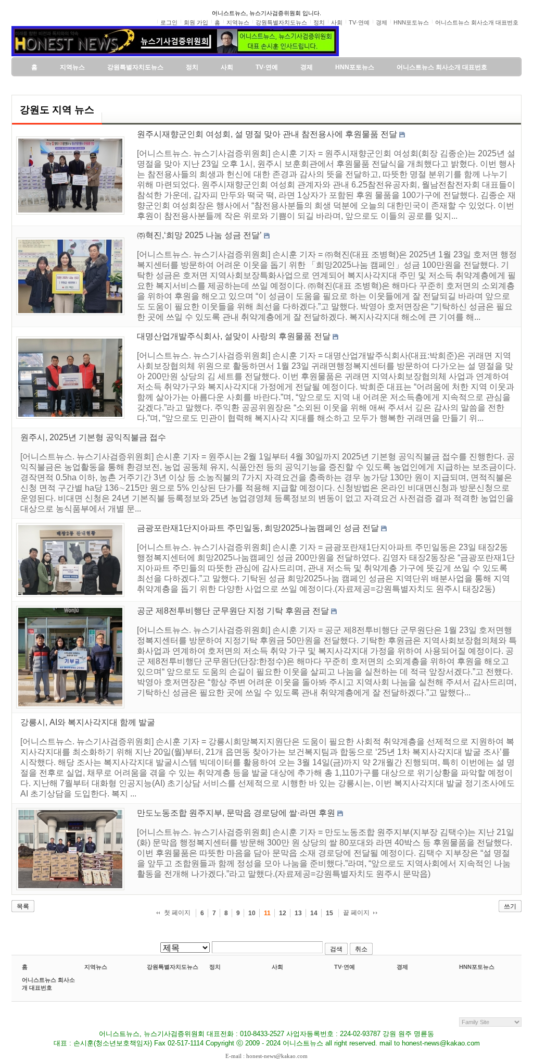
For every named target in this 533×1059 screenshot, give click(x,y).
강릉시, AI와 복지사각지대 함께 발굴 (87, 722)
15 (329, 913)
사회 (277, 967)
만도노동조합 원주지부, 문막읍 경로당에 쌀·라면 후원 (236, 812)
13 (298, 913)
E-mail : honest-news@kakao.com (266, 1056)
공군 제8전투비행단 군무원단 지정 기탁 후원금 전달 (233, 610)
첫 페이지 (177, 912)
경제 (402, 967)
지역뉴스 (95, 967)
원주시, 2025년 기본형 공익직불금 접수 (93, 437)
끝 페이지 (356, 912)
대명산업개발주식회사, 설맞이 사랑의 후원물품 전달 (234, 336)
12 (282, 913)
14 (314, 913)
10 (252, 913)
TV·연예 (344, 967)
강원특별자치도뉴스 (172, 967)
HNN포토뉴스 (476, 967)
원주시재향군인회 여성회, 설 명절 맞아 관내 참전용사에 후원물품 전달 (267, 134)
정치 (215, 967)
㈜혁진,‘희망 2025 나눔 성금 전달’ (199, 235)
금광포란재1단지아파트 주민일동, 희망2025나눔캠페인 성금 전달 (258, 528)
